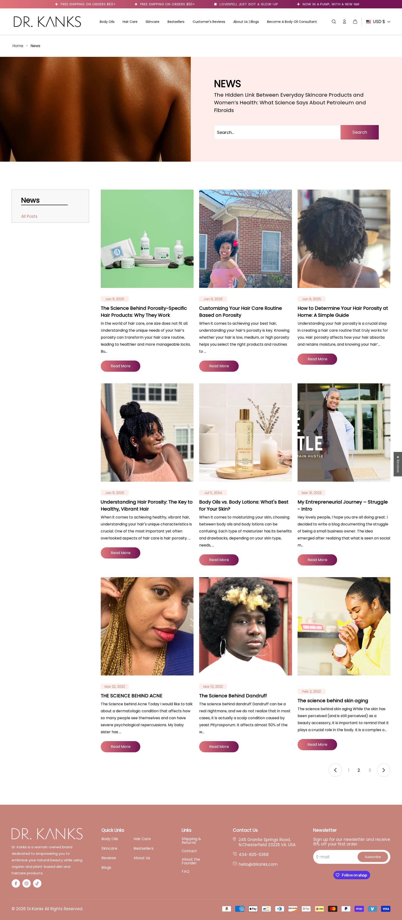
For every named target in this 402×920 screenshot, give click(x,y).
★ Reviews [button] (398, 464)
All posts (29, 216)
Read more (121, 366)
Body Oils (107, 21)
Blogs (106, 867)
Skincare (152, 21)
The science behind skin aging (333, 700)
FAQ (185, 871)
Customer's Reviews (209, 21)
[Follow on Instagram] (26, 883)
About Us (142, 858)
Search (359, 132)
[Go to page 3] (383, 770)
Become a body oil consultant (292, 21)
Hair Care (130, 21)
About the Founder (191, 861)
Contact (189, 851)
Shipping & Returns (191, 841)
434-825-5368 (254, 854)
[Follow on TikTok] (37, 883)
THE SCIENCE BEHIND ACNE (131, 695)
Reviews (108, 858)
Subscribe (373, 857)
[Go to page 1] (335, 770)
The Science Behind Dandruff (233, 695)
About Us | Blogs (246, 21)
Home (18, 45)
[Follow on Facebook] (16, 883)
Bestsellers (176, 21)
